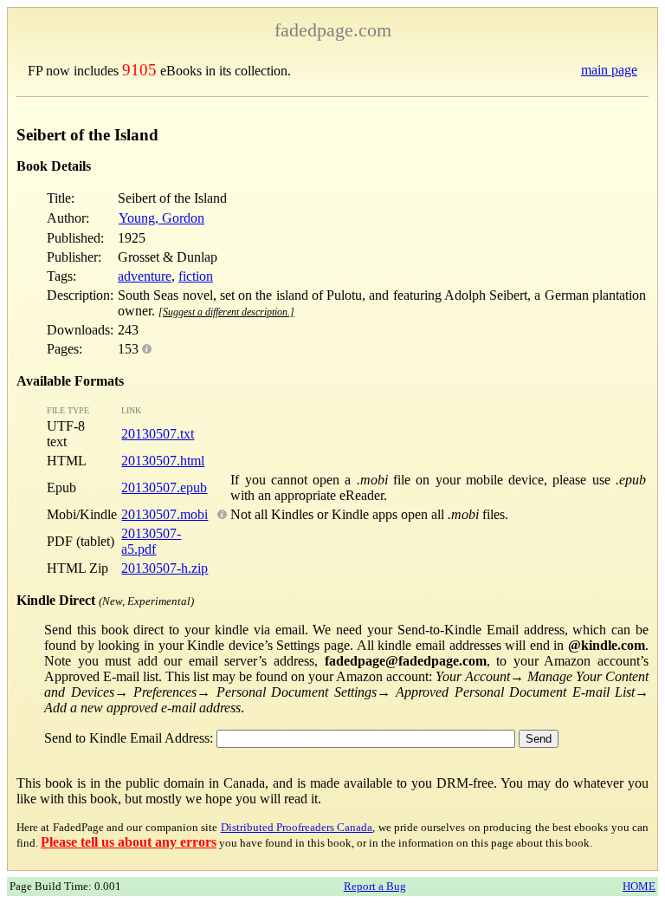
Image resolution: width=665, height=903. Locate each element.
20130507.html (162, 460)
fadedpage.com (332, 30)
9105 (139, 70)
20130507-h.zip (164, 568)
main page (609, 69)
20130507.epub (164, 487)
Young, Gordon (161, 218)
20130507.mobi (164, 514)
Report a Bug (375, 886)
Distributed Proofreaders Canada (297, 827)
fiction (195, 276)
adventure (144, 276)
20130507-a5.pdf (151, 541)
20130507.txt (157, 433)
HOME (639, 886)
